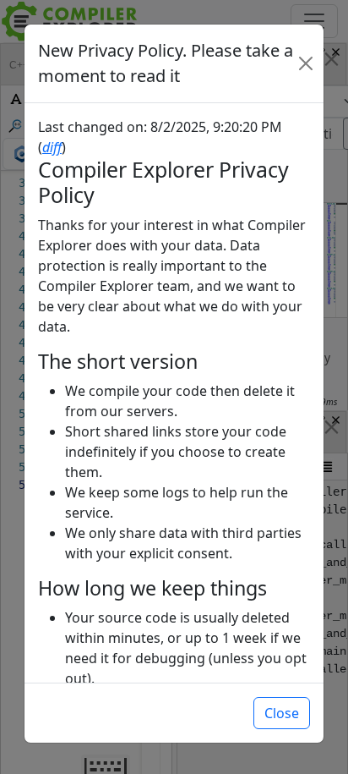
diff (52, 147)
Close (281, 713)
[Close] (306, 63)
